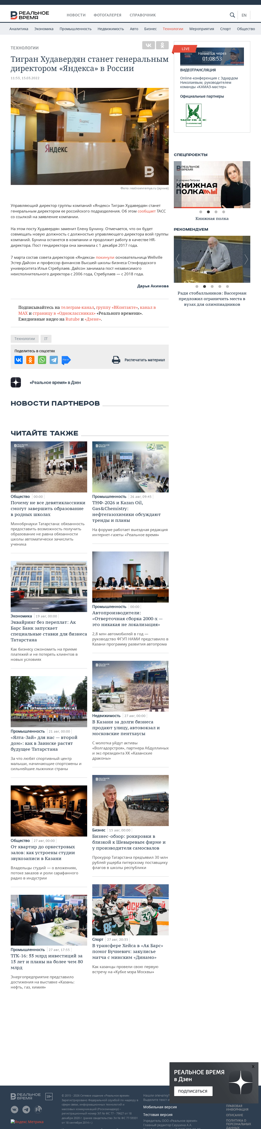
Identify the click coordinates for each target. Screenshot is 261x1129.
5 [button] (227, 286)
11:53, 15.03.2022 (25, 78)
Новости (76, 15)
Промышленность (76, 28)
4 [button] (223, 212)
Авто (134, 28)
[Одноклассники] (162, 45)
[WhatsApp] (42, 360)
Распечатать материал (145, 359)
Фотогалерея (108, 15)
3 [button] (215, 212)
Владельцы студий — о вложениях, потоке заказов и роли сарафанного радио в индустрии (44, 862)
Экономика (44, 28)
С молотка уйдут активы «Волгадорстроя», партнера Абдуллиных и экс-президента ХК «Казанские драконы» (130, 740)
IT (46, 338)
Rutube (73, 319)
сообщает (147, 211)
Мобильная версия (160, 1106)
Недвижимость (111, 28)
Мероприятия (201, 28)
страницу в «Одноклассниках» (64, 313)
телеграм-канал (77, 307)
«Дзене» (93, 319)
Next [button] (246, 184)
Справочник (143, 15)
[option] (214, 184)
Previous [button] (177, 184)
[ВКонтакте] (148, 45)
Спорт (225, 28)
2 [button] (208, 212)
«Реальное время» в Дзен (55, 382)
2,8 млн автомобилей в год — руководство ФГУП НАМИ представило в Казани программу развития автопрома (130, 628)
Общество (246, 28)
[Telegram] (54, 360)
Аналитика (18, 28)
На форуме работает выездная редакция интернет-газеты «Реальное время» (130, 518)
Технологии (173, 28)
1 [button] (200, 212)
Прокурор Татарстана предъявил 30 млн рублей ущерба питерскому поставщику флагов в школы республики (130, 851)
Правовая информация (237, 1107)
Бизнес (150, 28)
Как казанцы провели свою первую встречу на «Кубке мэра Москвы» (127, 958)
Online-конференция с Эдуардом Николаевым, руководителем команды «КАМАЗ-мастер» (209, 70)
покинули (104, 257)
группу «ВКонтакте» (117, 307)
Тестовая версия (158, 1114)
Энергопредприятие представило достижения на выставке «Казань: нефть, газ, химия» (47, 971)
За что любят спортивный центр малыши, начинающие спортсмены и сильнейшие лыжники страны (46, 752)
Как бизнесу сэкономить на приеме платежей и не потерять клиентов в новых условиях (49, 640)
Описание (234, 1115)
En (244, 15)
